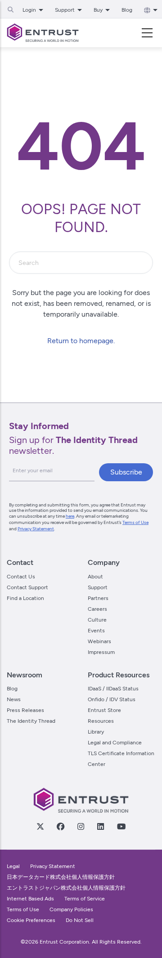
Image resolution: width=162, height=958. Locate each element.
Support (98, 587)
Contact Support (27, 587)
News (14, 699)
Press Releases (25, 710)
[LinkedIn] (100, 826)
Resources (101, 721)
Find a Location (25, 598)
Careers (97, 609)
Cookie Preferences (31, 920)
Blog (127, 10)
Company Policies (71, 909)
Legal (13, 866)
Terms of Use (135, 522)
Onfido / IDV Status (111, 699)
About (95, 576)
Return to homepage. (81, 340)
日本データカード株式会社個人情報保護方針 (61, 877)
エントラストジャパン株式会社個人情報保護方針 (66, 888)
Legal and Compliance (115, 742)
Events (96, 630)
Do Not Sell (80, 920)
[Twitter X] (40, 826)
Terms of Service (84, 898)
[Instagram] (80, 826)
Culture (97, 620)
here (70, 516)
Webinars (99, 641)
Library (96, 732)
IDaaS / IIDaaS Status (113, 688)
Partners (98, 598)
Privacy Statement (36, 529)
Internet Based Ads (30, 898)
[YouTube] (121, 826)
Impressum (101, 652)
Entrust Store (104, 710)
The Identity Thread (31, 721)
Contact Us (21, 576)
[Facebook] (60, 826)
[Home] (43, 32)
